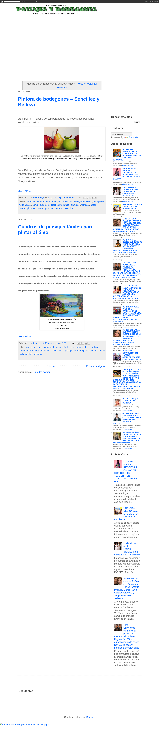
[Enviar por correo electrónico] (85, 198)
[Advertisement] (71, 28)
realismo (59, 208)
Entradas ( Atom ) (42, 372)
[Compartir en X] (90, 198)
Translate (133, 137)
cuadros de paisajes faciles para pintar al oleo (66, 347)
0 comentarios (126, 165)
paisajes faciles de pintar (77, 350)
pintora (40, 208)
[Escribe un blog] (87, 198)
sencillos (69, 208)
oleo (61, 350)
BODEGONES (65, 201)
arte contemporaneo (47, 201)
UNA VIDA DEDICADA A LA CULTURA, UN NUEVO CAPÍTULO (132, 206)
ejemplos (75, 205)
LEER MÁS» (24, 191)
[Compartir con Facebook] (93, 198)
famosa (85, 205)
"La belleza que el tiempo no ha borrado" (131, 401)
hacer (94, 205)
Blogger (90, 717)
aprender (31, 201)
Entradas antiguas (95, 366)
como (36, 205)
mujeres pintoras (27, 208)
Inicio (52, 366)
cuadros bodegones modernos (55, 205)
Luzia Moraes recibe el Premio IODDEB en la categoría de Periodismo (130, 192)
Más (132, 165)
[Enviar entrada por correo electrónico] (80, 197)
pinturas (49, 208)
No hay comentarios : (65, 197)
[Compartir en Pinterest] (95, 198)
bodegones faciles (83, 201)
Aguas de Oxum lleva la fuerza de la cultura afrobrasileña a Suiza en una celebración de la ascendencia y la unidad (127, 292)
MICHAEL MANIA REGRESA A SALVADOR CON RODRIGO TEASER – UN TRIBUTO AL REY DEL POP (126, 471)
